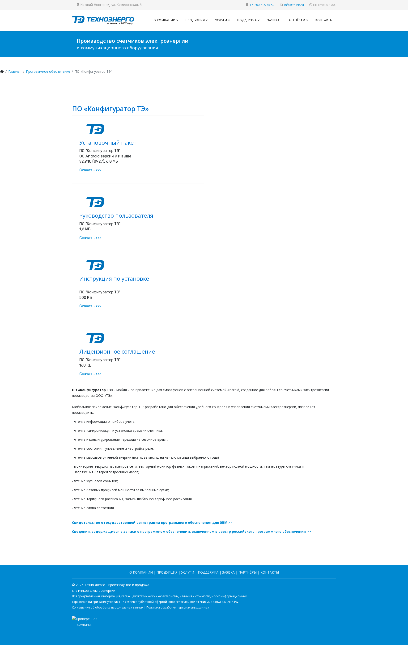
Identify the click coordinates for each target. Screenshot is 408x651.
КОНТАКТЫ (269, 572)
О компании (164, 20)
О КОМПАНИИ (141, 572)
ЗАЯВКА (228, 572)
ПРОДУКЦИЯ (167, 572)
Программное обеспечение (48, 71)
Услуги (221, 20)
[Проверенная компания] (204, 628)
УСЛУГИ (187, 572)
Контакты (324, 20)
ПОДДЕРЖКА (208, 572)
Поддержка (247, 20)
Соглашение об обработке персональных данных (107, 607)
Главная (14, 71)
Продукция (195, 20)
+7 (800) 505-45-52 (262, 5)
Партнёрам (296, 20)
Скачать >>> (90, 170)
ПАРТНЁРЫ (247, 572)
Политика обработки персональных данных (177, 607)
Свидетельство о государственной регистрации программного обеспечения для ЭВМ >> (152, 522)
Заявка (273, 20)
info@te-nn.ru (294, 5)
